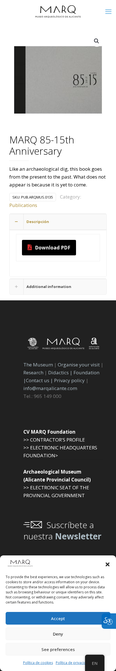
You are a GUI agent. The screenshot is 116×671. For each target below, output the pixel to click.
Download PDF (52, 247)
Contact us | (39, 380)
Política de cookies (38, 662)
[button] (107, 564)
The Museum (38, 364)
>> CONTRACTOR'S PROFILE (54, 439)
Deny (58, 634)
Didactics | (60, 372)
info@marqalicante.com (50, 388)
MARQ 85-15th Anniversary (41, 145)
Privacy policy (70, 380)
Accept (58, 618)
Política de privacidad (73, 662)
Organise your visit (79, 364)
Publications (23, 205)
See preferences (58, 649)
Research (33, 372)
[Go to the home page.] (58, 11)
